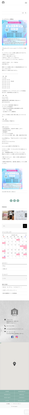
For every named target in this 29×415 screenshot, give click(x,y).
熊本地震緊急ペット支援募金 (10, 293)
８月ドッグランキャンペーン (10, 290)
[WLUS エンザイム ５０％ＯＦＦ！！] (8, 215)
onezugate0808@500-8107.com (15, 329)
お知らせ (14, 191)
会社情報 (8, 403)
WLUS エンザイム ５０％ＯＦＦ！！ (12, 287)
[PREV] (3, 235)
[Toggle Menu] (26, 2)
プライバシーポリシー (17, 403)
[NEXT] (25, 235)
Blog (4, 265)
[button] (3, 215)
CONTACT (21, 397)
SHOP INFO (7, 397)
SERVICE (21, 394)
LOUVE (7, 400)
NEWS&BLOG (21, 391)
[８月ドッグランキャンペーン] (21, 215)
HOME (7, 391)
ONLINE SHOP (22, 400)
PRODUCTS (7, 394)
